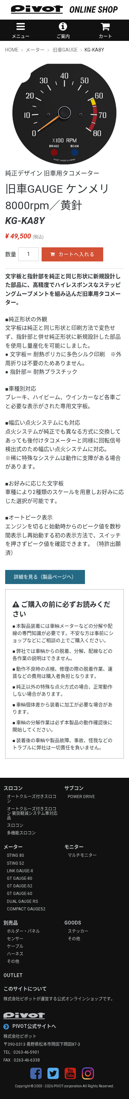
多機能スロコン (21, 833)
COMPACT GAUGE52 (26, 909)
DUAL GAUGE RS (22, 901)
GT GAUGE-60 (19, 893)
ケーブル (15, 946)
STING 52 (15, 863)
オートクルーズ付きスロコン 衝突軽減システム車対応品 (32, 813)
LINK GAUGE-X (20, 871)
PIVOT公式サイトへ (34, 1026)
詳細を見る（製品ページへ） (45, 576)
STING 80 (15, 855)
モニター (74, 847)
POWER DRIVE (81, 797)
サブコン (74, 788)
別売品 (10, 923)
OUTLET (13, 975)
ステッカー (78, 931)
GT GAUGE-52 (19, 886)
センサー (15, 939)
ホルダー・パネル (23, 931)
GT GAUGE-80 (19, 878)
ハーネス (15, 954)
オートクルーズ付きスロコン (31, 799)
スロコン (13, 788)
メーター (13, 847)
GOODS (72, 923)
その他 (13, 962)
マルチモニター (82, 855)
